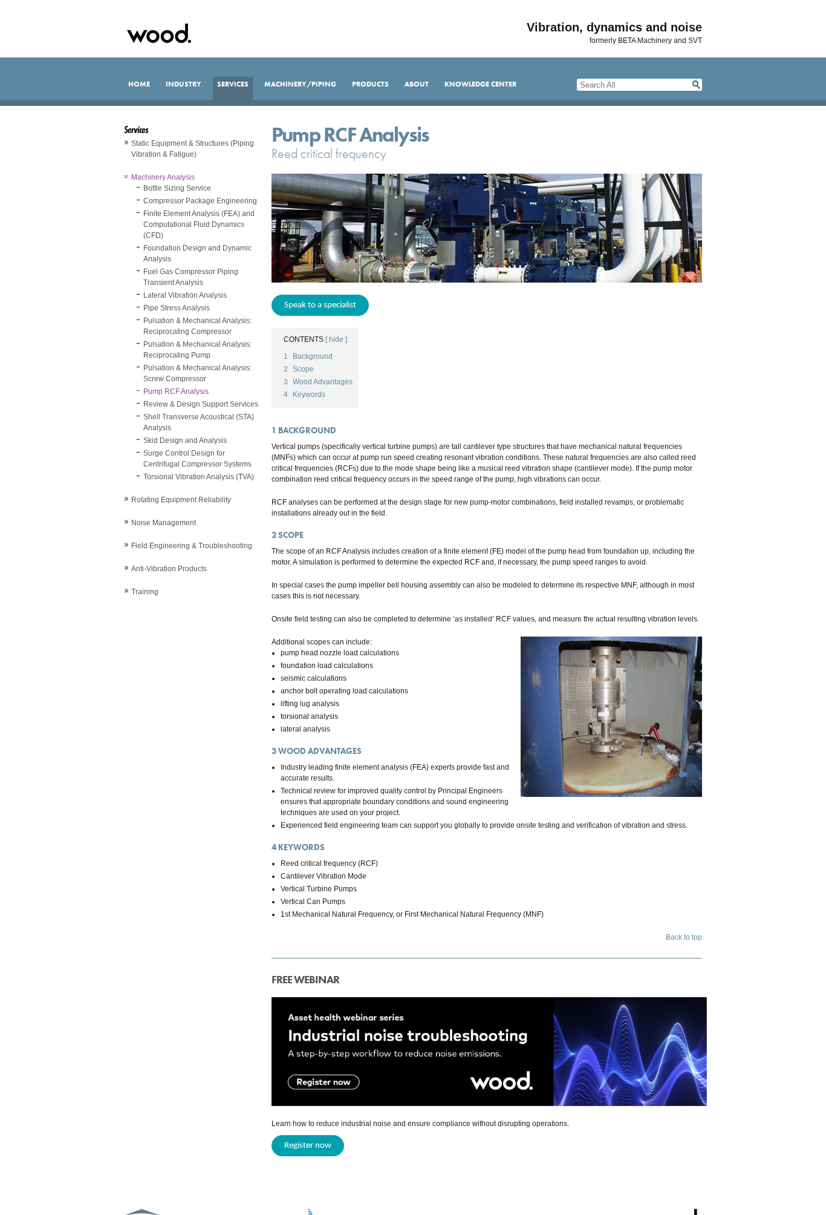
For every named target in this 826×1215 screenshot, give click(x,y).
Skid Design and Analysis (185, 440)
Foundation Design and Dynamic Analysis (197, 253)
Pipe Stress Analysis (176, 308)
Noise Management (163, 523)
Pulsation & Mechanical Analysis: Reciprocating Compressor (197, 326)
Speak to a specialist (320, 305)
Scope (299, 369)
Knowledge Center (480, 84)
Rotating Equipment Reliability (181, 500)
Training (144, 592)
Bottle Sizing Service (177, 188)
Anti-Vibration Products (169, 569)
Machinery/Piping (300, 84)
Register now (307, 1145)
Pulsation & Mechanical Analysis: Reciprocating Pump (197, 349)
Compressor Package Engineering (200, 201)
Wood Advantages (318, 382)
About (417, 84)
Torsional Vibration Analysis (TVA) (198, 477)
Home (139, 84)
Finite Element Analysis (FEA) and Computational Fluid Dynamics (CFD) (199, 224)
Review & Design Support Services (200, 404)
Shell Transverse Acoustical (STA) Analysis (198, 422)
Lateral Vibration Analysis (185, 295)
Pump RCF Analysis (176, 391)
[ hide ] (336, 339)
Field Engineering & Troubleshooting (191, 546)
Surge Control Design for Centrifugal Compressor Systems (197, 458)
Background (308, 356)
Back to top (684, 937)
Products (370, 84)
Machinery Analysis (163, 177)
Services (233, 84)
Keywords (304, 394)
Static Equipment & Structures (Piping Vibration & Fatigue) (192, 149)
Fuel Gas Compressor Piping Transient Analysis (190, 277)
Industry (183, 84)
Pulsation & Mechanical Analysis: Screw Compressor (197, 373)
